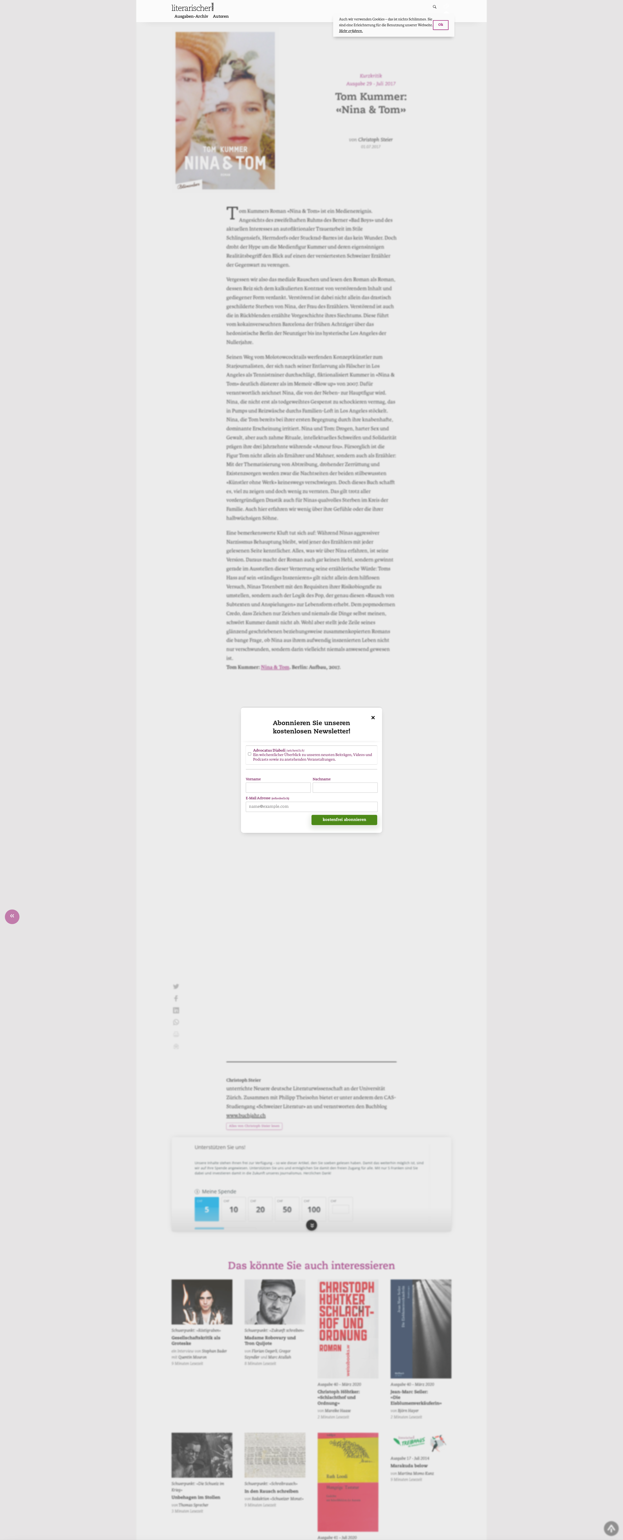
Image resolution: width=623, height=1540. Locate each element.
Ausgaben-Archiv (191, 17)
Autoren (221, 17)
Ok (440, 25)
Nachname (322, 779)
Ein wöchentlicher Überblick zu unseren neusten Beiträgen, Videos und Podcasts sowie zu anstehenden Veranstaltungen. (312, 754)
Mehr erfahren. (351, 31)
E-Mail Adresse (267, 798)
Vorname (253, 779)
